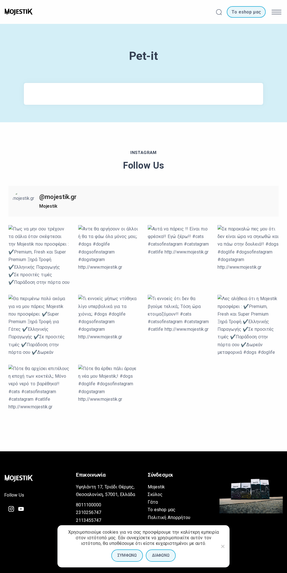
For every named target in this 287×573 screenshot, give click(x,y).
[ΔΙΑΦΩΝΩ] (222, 546)
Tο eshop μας (161, 509)
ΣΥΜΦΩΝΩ (127, 555)
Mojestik (156, 487)
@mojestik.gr (58, 196)
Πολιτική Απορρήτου (169, 517)
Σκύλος (155, 494)
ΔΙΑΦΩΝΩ (161, 555)
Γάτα (153, 502)
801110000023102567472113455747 (88, 512)
